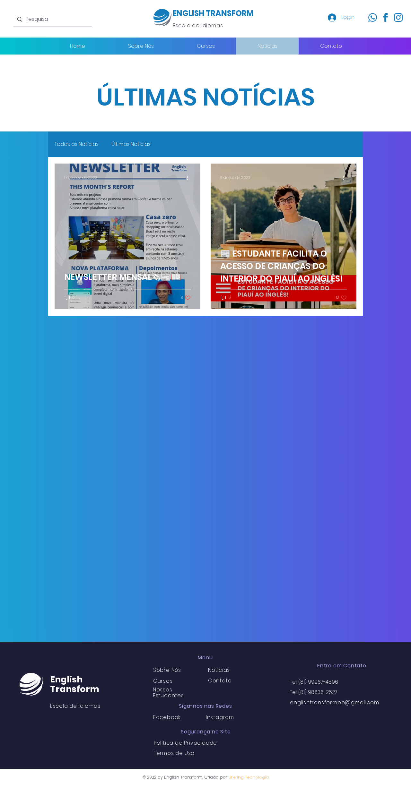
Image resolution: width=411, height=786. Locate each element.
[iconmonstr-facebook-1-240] (385, 17)
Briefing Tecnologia (249, 777)
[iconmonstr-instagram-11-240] (398, 17)
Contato (220, 680)
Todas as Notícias (77, 144)
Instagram (220, 717)
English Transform (74, 684)
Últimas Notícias (131, 144)
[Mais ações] (190, 178)
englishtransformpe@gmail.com (334, 702)
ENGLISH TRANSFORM (213, 13)
